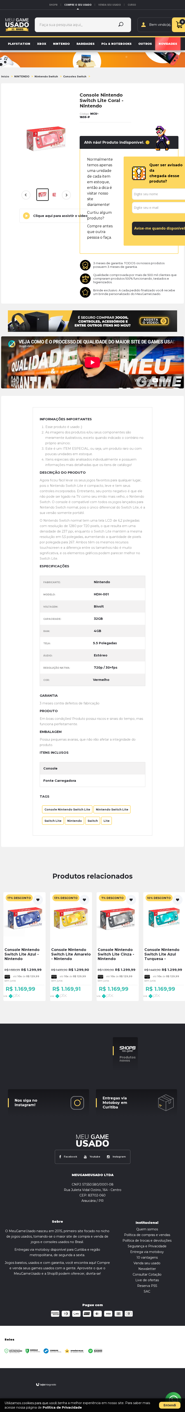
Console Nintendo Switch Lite (67, 809)
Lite (107, 820)
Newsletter (147, 1269)
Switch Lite (53, 820)
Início (5, 76)
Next (65, 198)
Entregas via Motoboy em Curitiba (115, 1102)
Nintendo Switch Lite (112, 809)
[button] (54, 215)
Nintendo (74, 820)
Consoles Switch (74, 76)
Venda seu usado (109, 4)
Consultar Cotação (147, 1274)
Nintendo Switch (46, 76)
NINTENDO (21, 76)
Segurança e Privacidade (147, 1246)
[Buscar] (121, 24)
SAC (147, 1291)
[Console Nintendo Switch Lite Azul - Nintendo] (24, 946)
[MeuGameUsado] (17, 24)
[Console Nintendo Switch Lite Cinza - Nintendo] (118, 946)
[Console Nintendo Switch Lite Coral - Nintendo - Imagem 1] (42, 194)
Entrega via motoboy (147, 1252)
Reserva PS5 (147, 1286)
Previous (25, 195)
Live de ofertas (147, 1280)
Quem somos (147, 1229)
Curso (132, 4)
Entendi (170, 1405)
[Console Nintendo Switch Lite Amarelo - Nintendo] (71, 946)
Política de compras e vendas (147, 1235)
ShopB (53, 4)
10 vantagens (147, 1257)
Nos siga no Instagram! (26, 1102)
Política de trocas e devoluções (147, 1240)
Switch (93, 820)
